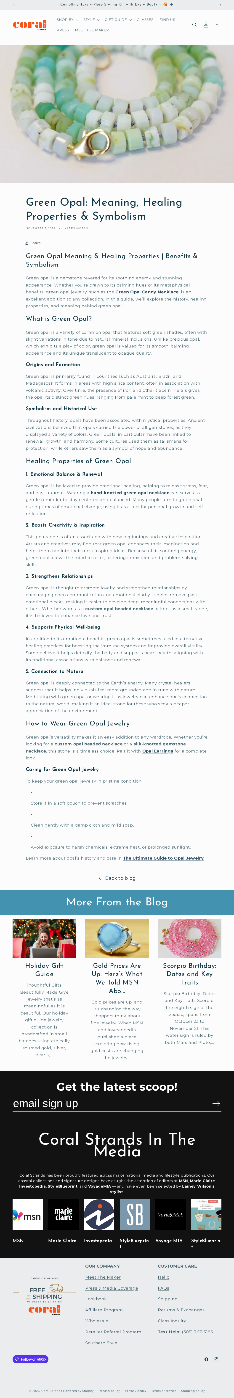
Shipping (168, 1298)
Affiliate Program (104, 1309)
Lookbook (96, 1298)
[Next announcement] (220, 5)
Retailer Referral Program (113, 1331)
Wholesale (96, 1320)
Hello (163, 1277)
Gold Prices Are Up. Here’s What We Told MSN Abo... (117, 979)
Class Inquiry (172, 1320)
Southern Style (101, 1342)
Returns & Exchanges (181, 1309)
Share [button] (35, 243)
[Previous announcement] (14, 5)
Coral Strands (51, 1390)
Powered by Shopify (78, 1390)
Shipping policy (193, 1390)
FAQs (163, 1288)
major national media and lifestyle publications (159, 1175)
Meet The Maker (103, 1277)
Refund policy (109, 1390)
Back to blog (120, 878)
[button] (67, 19)
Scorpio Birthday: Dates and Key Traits (189, 974)
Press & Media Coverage (111, 1288)
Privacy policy (136, 1390)
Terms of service (164, 1390)
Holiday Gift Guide (44, 970)
